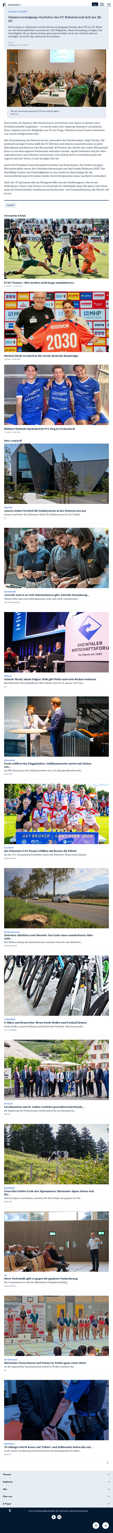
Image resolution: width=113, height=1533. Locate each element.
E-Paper (7, 1503)
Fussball (10, 205)
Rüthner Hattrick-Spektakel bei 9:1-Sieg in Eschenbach (39, 428)
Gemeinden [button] (14, 4)
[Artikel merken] (96, 1525)
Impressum (63, 1511)
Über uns (7, 1496)
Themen (7, 1474)
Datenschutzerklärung (79, 1511)
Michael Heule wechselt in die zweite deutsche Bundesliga (41, 355)
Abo (95, 5)
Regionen (8, 1481)
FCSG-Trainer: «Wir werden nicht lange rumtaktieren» (39, 282)
